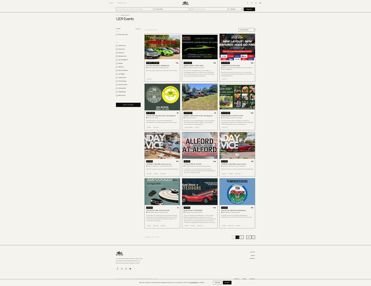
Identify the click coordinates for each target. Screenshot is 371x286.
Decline (217, 282)
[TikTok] (256, 3)
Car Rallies (121, 74)
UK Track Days (122, 81)
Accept (227, 282)
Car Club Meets (123, 59)
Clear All (138, 28)
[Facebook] (247, 3)
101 (249, 237)
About (111, 3)
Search (249, 9)
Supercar (121, 52)
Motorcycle (121, 95)
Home (117, 15)
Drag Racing (122, 91)
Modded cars (122, 56)
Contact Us (122, 3)
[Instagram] (251, 3)
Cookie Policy (193, 282)
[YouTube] (260, 3)
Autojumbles (122, 88)
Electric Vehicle (123, 70)
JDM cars (121, 67)
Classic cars (122, 45)
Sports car (121, 49)
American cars (122, 84)
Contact (252, 258)
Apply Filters (128, 105)
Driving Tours (122, 77)
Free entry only (123, 34)
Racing (120, 63)
